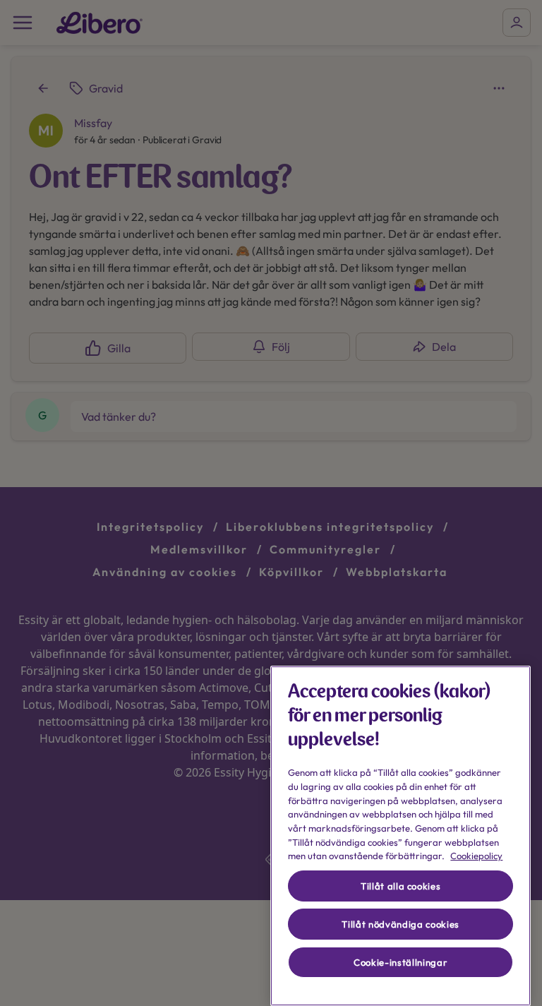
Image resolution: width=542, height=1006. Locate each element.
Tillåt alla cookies (400, 886)
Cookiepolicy (476, 855)
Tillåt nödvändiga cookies (400, 924)
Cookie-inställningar (400, 962)
